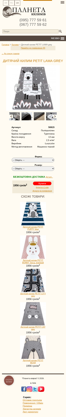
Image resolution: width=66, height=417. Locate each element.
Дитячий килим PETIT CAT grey (33, 328)
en (6, 3)
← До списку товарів (10, 54)
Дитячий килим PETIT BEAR (33, 361)
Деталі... (49, 177)
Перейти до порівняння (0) (33, 48)
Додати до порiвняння (42, 191)
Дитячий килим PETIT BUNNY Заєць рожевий (33, 261)
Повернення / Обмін (33, 403)
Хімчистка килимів (32, 409)
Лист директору (30, 412)
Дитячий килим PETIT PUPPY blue (33, 228)
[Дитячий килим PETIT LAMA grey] (33, 88)
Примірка (27, 406)
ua (17, 3)
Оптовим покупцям (32, 400)
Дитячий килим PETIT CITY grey (33, 295)
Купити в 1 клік (42, 187)
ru (11, 3)
